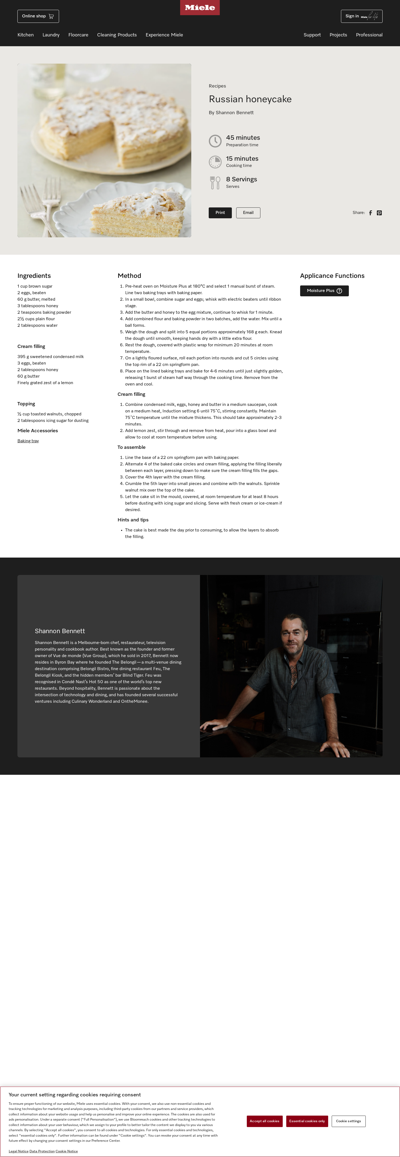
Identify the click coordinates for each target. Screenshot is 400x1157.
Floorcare (78, 35)
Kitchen (25, 35)
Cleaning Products (117, 35)
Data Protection (42, 1151)
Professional (369, 35)
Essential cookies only (307, 1121)
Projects (338, 35)
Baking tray (28, 441)
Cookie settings (348, 1121)
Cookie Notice (67, 1151)
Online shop (34, 16)
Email (248, 213)
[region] (200, 1121)
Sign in (352, 16)
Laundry (51, 35)
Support (312, 35)
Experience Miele (164, 35)
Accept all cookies (264, 1121)
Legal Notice (19, 1151)
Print (220, 213)
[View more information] (339, 291)
